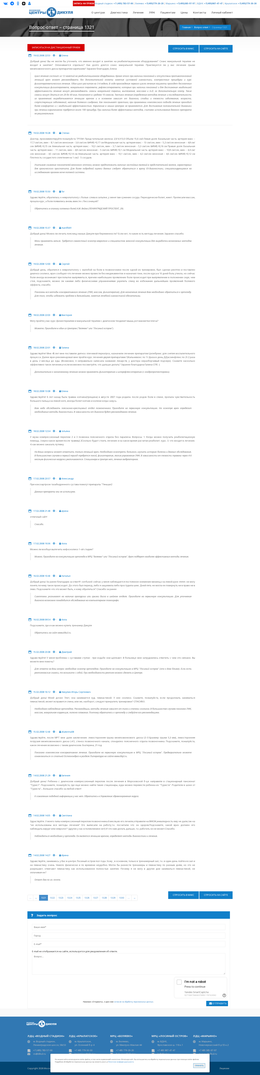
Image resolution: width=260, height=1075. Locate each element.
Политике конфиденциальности (121, 1062)
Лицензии (224, 1068)
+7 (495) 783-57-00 (123, 3)
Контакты (199, 12)
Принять (199, 1065)
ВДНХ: (200, 3)
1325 (78, 897)
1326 (86, 897)
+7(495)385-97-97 (186, 3)
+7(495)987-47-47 (213, 3)
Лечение (138, 12)
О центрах (98, 12)
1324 (69, 897)
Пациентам (167, 12)
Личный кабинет (222, 12)
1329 (112, 897)
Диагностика (119, 12)
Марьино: (171, 3)
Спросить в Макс (183, 48)
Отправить (219, 1003)
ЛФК (152, 12)
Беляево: (140, 3)
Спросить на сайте (216, 48)
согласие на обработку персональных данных (133, 1002)
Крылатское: (231, 3)
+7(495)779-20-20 (154, 3)
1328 (104, 897)
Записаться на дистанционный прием (56, 47)
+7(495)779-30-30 (247, 3)
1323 (60, 897)
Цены (184, 12)
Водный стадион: (104, 3)
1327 (95, 897)
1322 (52, 897)
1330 (121, 897)
